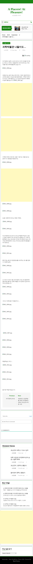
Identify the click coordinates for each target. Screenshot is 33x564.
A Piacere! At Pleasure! (16, 10)
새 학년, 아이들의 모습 (10, 498)
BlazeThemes (16, 561)
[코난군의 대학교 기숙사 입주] (17, 29)
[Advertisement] (16, 99)
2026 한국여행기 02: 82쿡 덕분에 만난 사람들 (16, 488)
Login (30, 416)
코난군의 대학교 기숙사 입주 (25, 28)
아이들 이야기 (6, 43)
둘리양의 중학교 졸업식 (18, 472)
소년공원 (6, 50)
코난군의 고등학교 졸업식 (19, 465)
